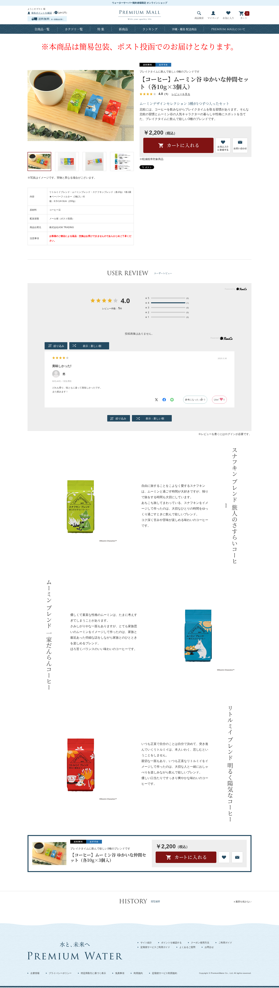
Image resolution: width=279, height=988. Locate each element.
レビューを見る (181, 94)
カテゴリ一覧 (74, 29)
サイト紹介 (146, 942)
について (228, 29)
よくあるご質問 (187, 947)
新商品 (123, 29)
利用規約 (138, 973)
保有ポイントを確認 (41, 13)
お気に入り (228, 18)
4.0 (125, 301)
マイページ (213, 18)
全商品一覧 (42, 29)
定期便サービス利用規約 (164, 973)
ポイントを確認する (171, 942)
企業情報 (34, 973)
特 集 (100, 29)
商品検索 (199, 18)
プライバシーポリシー (60, 973)
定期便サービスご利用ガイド (155, 947)
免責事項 (119, 973)
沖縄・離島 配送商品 (184, 29)
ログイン (230, 434)
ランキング (150, 29)
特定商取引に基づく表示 (93, 973)
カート (243, 18)
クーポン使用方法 (200, 942)
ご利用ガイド (225, 942)
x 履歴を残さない (242, 901)
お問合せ (209, 947)
